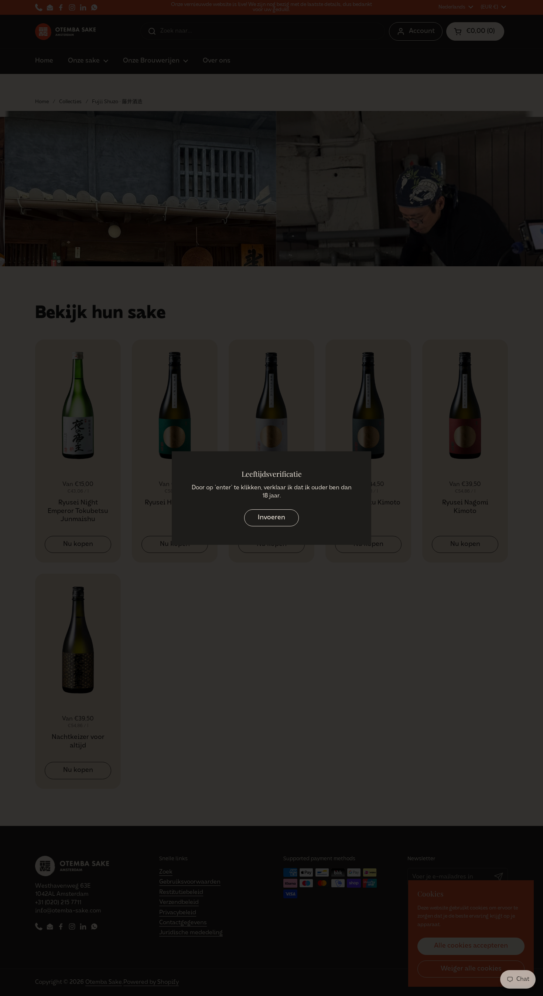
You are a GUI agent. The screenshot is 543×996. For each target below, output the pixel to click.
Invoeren (271, 517)
